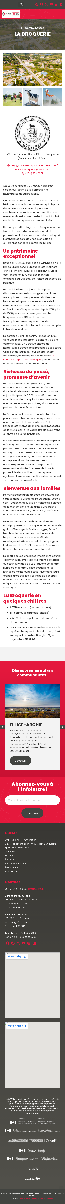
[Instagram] (56, 4)
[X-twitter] (46, 4)
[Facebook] (36, 4)
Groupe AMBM (36, 889)
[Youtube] (51, 4)
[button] (4, 4)
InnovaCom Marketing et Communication (36, 1199)
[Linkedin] (60, 4)
